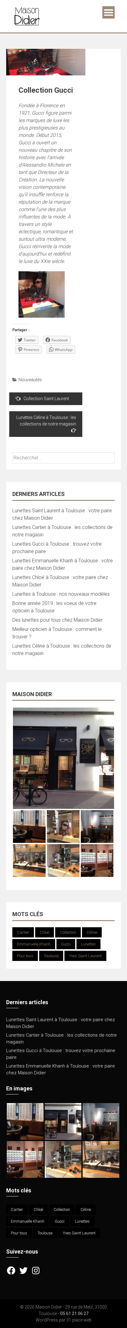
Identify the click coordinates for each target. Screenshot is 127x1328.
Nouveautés (30, 379)
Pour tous (25, 956)
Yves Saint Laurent (85, 956)
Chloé (44, 932)
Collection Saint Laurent (46, 398)
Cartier (23, 932)
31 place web (79, 1319)
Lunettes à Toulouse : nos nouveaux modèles (61, 594)
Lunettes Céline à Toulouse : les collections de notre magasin (46, 420)
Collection (68, 932)
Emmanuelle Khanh (34, 944)
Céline (92, 932)
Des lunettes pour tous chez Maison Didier (57, 620)
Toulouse (51, 956)
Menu (108, 12)
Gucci (66, 944)
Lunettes (88, 944)
